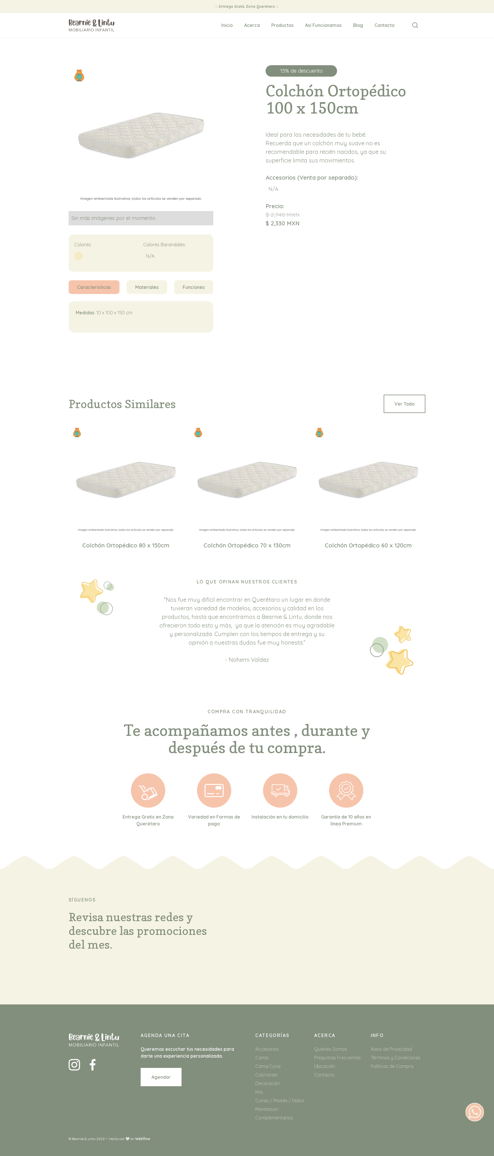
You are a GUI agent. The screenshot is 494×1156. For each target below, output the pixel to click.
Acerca (252, 25)
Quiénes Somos (330, 1049)
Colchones (266, 1075)
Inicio (227, 25)
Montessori (266, 1109)
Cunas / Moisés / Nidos (279, 1100)
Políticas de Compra (392, 1066)
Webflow (142, 1139)
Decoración (267, 1083)
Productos (282, 25)
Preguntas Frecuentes (337, 1057)
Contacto (385, 25)
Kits (259, 1092)
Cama (261, 1057)
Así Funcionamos (323, 25)
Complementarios (274, 1118)
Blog (358, 25)
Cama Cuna (267, 1066)
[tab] (94, 287)
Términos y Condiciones (396, 1057)
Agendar (161, 1077)
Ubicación (324, 1066)
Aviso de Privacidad (391, 1049)
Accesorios (267, 1049)
